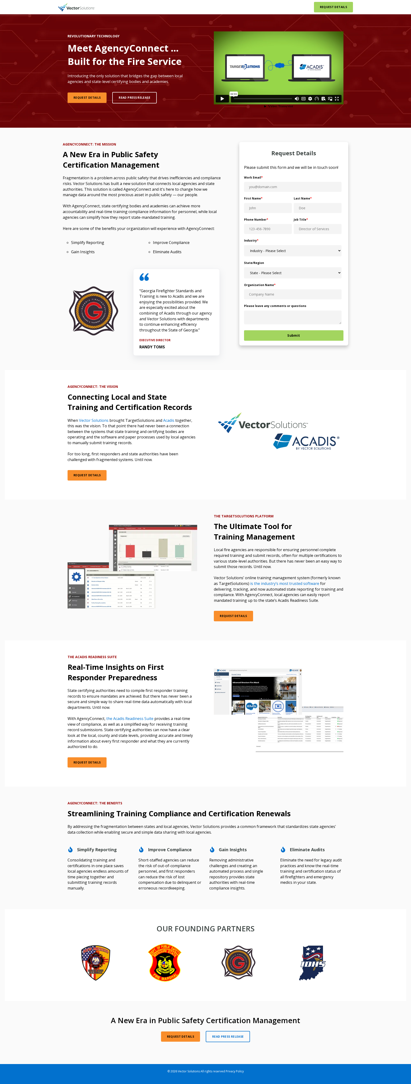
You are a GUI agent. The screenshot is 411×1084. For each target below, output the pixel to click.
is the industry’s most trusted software (284, 583)
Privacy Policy (235, 1071)
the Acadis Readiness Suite (129, 718)
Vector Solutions (93, 420)
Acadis (168, 420)
